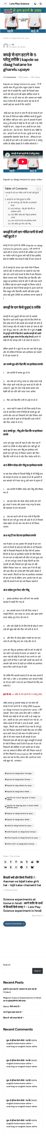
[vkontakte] (5, 867)
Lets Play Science (19, 3)
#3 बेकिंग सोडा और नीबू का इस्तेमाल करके (23, 216)
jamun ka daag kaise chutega (20, 773)
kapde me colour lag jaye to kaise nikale (24, 798)
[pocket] (37, 862)
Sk (13, 44)
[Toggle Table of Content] (37, 189)
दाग (10, 97)
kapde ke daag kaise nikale (19, 791)
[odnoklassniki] (11, 867)
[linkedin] (21, 862)
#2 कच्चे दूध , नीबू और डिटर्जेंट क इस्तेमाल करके (23, 210)
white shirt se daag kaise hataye (21, 844)
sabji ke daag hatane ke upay (20, 825)
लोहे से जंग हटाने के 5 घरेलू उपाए (28, 694)
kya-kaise (8, 12)
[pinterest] (16, 862)
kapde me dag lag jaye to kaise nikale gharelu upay (24, 806)
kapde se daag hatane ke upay (20, 813)
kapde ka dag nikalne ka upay (20, 785)
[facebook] (11, 862)
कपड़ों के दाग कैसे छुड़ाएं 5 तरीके (18, 199)
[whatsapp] (16, 867)
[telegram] (21, 867)
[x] (5, 862)
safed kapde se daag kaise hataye (22, 832)
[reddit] (32, 862)
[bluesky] (32, 867)
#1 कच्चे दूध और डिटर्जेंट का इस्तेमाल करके (24, 204)
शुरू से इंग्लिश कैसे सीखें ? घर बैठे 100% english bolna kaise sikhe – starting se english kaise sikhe (21, 1043)
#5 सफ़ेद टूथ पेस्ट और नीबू (21, 223)
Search (6, 965)
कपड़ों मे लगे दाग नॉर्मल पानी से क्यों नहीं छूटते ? (22, 194)
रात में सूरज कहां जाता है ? (12, 1012)
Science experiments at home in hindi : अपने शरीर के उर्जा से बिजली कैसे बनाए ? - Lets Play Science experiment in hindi (23, 905)
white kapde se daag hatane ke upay (23, 838)
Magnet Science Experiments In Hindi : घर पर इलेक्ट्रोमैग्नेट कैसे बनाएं (22, 999)
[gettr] (27, 867)
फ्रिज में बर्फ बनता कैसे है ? (13, 1017)
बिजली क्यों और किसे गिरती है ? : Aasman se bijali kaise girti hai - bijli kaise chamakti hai (22, 881)
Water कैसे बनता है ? (11, 1006)
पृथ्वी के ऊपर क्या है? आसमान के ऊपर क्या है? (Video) (20, 990)
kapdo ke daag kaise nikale (19, 819)
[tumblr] (27, 862)
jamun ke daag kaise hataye (19, 779)
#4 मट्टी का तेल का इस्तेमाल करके (23, 220)
